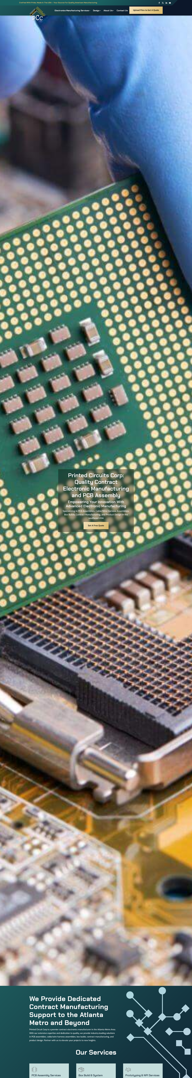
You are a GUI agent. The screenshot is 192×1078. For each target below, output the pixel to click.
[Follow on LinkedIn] (166, 3)
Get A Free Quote (96, 525)
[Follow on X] (163, 3)
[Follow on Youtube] (170, 3)
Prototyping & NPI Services (142, 1075)
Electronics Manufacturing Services (72, 10)
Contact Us (122, 10)
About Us (108, 10)
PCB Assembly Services (46, 1075)
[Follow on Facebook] (159, 3)
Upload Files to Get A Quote (146, 10)
